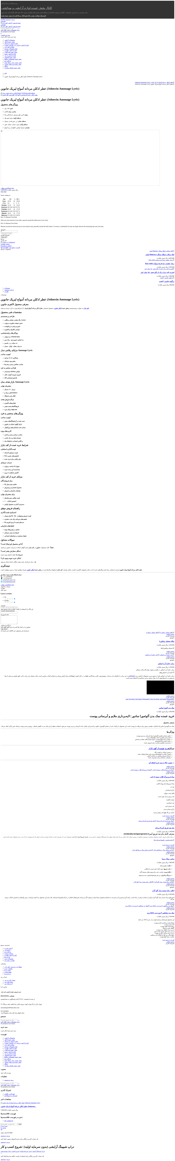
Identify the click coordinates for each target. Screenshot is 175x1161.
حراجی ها (7, 957)
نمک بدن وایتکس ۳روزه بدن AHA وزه (160, 913)
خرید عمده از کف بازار (159, 748)
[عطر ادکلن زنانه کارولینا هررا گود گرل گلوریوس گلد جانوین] (87, 95)
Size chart (3, 191)
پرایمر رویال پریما (168, 859)
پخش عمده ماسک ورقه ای (12, 68)
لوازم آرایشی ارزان (10, 55)
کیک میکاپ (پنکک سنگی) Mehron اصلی (159, 255)
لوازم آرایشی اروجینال (11, 43)
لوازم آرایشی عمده (10, 54)
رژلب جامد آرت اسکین (166, 664)
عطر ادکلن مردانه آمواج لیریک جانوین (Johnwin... (18, 1106)
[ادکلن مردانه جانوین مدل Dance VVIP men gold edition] (87, 93)
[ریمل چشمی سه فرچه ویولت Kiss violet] (161, 260)
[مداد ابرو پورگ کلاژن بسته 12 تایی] (152, 770)
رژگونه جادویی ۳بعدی (166, 281)
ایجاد (20, 1124)
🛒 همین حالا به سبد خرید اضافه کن (161, 763)
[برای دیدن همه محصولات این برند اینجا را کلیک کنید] (8, 242)
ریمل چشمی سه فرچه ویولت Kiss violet (159, 263)
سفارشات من (8, 982)
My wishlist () (8, 1121)
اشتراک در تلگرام (9, 1094)
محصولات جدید (8, 959)
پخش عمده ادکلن (9, 42)
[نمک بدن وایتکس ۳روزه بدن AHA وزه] (149, 906)
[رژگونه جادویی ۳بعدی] (167, 278)
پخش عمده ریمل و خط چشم (13, 62)
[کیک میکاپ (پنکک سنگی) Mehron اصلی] (161, 251)
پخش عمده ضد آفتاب (10, 52)
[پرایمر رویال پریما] (153, 850)
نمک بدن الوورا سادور (166, 708)
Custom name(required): (8, 611)
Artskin (132, 676)
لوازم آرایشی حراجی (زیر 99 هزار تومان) (16, 45)
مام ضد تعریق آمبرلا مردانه (164, 828)
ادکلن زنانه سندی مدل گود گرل (163, 891)
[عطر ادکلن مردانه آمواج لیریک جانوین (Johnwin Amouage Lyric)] (154, 82)
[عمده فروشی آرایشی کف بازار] (11, 23)
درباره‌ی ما (7, 974)
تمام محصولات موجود (10, 49)
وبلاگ (6, 66)
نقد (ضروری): (5, 614)
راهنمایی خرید (8, 968)
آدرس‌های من (8, 983)
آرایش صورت (8, 948)
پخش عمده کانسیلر (10, 57)
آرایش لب (7, 950)
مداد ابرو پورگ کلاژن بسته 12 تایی (162, 777)
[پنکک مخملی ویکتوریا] (160, 632)
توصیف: (3, 605)
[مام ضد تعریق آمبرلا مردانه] (156, 821)
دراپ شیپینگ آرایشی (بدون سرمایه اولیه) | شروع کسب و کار (26, 1151)
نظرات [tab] (6, 291)
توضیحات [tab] (7, 288)
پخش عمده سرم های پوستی (12, 64)
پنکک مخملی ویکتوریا (166, 641)
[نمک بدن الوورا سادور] (150, 699)
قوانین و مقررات (9, 960)
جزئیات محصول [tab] (9, 290)
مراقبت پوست (8, 953)
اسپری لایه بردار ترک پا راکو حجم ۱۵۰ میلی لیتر (157, 272)
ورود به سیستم (8, 1080)
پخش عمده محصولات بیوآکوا (12, 59)
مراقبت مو (7, 61)
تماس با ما (7, 970)
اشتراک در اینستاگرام (10, 1095)
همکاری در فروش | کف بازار (13, 967)
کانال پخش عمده (26, 8)
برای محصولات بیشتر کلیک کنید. (10, 30)
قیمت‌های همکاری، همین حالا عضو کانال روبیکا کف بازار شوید (27, 16)
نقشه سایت (7, 972)
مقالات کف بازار (9, 47)
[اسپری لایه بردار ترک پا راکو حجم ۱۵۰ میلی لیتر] (159, 269)
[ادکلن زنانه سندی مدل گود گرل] (153, 882)
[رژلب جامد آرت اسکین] (159, 655)
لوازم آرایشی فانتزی (10, 50)
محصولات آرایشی (9, 40)
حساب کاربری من (9, 980)
